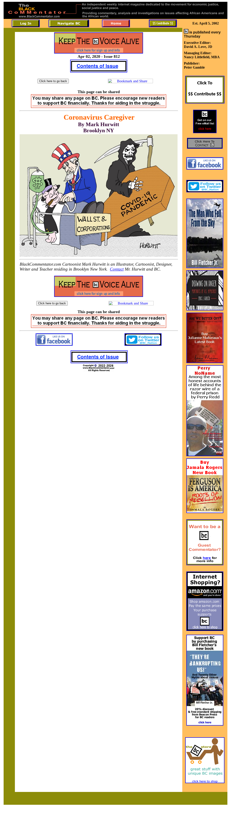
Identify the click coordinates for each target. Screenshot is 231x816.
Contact (117, 269)
